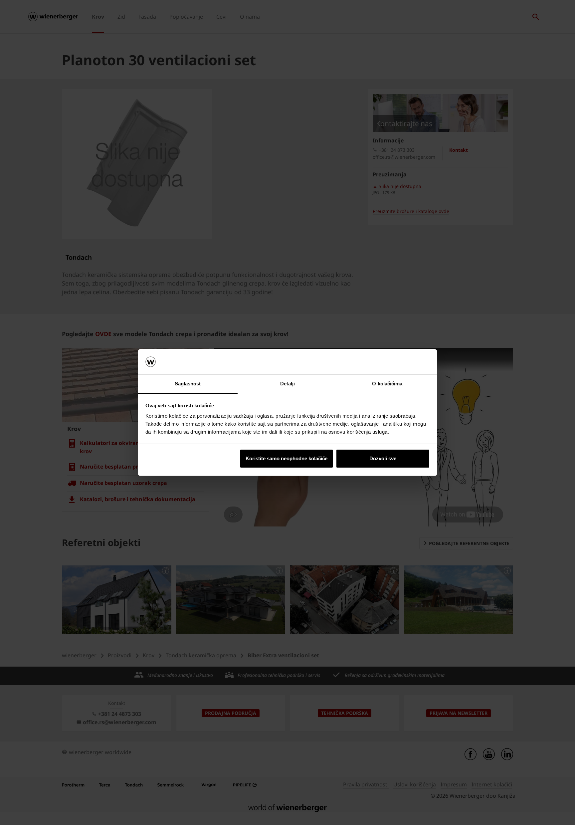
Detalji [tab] (287, 383)
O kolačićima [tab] (387, 383)
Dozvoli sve (382, 458)
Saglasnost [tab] (188, 383)
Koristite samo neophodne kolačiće (286, 458)
